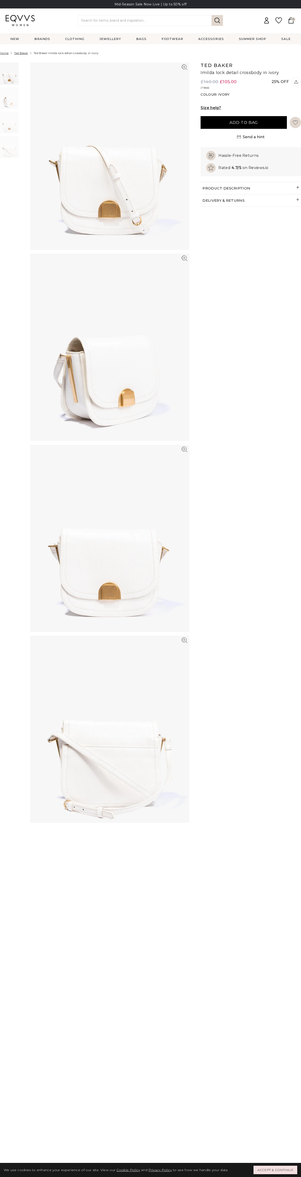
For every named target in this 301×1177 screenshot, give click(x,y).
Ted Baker (21, 53)
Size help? (211, 108)
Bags (141, 39)
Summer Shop (252, 39)
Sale (286, 39)
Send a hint (254, 137)
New (14, 39)
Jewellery (110, 39)
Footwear (172, 39)
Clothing (74, 39)
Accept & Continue (275, 1170)
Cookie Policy (128, 1170)
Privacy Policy (160, 1170)
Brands (42, 39)
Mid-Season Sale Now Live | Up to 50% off (151, 4)
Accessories (211, 39)
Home (4, 53)
